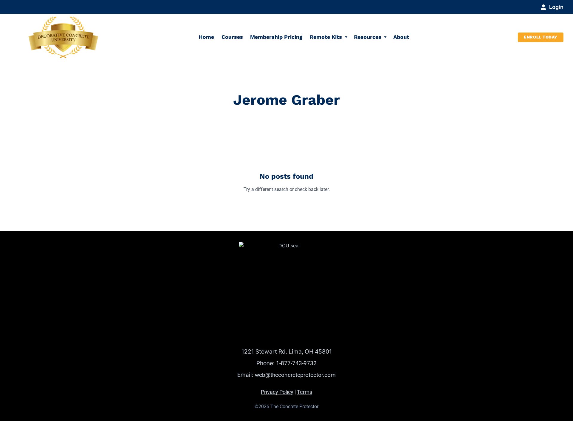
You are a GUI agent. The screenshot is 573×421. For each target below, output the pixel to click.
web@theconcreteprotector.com (295, 374)
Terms (304, 392)
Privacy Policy (277, 392)
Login (556, 7)
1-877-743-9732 (296, 363)
